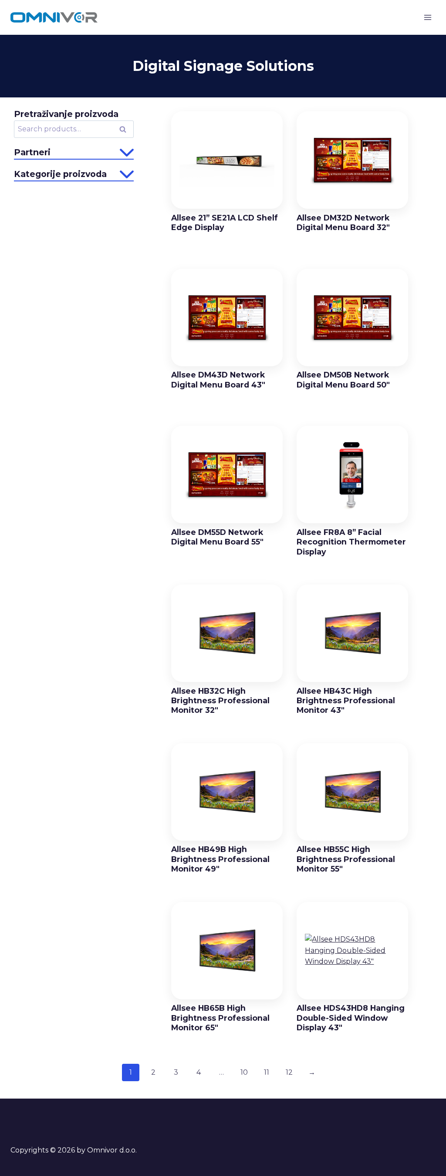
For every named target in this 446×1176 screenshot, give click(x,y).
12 (289, 1072)
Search (125, 130)
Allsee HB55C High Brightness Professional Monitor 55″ (346, 859)
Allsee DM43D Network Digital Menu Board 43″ (218, 379)
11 (266, 1072)
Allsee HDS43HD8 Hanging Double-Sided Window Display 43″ (351, 1017)
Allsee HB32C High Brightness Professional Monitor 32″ (220, 700)
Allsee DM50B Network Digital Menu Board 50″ (343, 379)
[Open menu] (427, 17)
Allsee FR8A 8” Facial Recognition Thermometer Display (351, 542)
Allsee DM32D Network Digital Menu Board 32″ (343, 222)
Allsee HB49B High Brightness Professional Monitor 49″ (220, 859)
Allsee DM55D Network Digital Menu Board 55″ (217, 537)
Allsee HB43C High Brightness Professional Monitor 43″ (346, 700)
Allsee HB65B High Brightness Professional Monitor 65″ (220, 1017)
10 (244, 1072)
